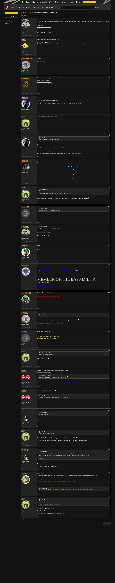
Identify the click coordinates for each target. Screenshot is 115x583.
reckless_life (24, 19)
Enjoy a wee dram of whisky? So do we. (47, 83)
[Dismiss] (109, 2)
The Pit (31, 12)
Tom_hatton (24, 245)
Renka (23, 116)
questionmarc (25, 265)
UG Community (24, 12)
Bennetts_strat (25, 410)
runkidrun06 (24, 331)
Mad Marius (24, 97)
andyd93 (23, 370)
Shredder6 (24, 312)
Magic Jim (24, 39)
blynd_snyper (25, 78)
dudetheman (24, 473)
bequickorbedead (25, 58)
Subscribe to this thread (25, 519)
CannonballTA (25, 207)
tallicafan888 (24, 160)
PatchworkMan (25, 293)
